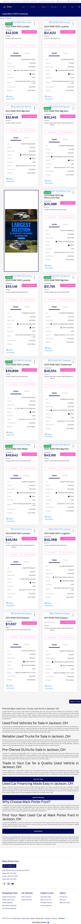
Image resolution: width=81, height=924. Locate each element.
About (63, 893)
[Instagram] (8, 884)
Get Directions (38, 831)
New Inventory (26, 897)
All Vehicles (27, 893)
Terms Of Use (25, 918)
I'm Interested (13, 46)
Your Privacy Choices (39, 922)
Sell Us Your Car (45, 900)
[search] (79, 7)
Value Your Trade (38, 779)
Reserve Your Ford (8, 900)
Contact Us (10, 866)
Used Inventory (26, 900)
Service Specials (45, 905)
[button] (73, 23)
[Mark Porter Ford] (7, 7)
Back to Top (75, 701)
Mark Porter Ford (7, 918)
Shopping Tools (10, 893)
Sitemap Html (40, 918)
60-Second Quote (31, 32)
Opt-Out (54, 918)
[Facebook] (4, 884)
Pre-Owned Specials (9, 908)
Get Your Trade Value (29, 46)
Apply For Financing (38, 797)
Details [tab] (15, 53)
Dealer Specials (7, 902)
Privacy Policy (17, 918)
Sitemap (32, 918)
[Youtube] (13, 884)
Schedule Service (46, 902)
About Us (63, 900)
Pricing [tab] (26, 53)
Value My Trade (45, 897)
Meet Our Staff (65, 902)
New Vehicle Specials (9, 905)
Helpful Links (46, 893)
